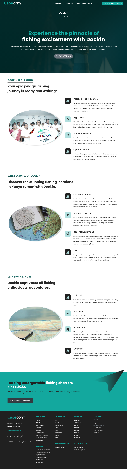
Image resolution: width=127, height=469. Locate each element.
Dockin (63, 13)
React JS (77, 420)
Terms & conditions (42, 435)
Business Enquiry (60, 447)
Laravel (76, 428)
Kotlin (57, 435)
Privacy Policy (40, 433)
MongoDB (77, 438)
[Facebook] (9, 436)
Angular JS (77, 423)
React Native (59, 425)
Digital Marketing (41, 455)
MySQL (76, 435)
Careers (77, 3)
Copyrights (39, 440)
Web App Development (43, 450)
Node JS (76, 433)
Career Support (79, 447)
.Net (56, 430)
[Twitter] (13, 436)
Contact (90, 3)
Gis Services (39, 460)
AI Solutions (39, 462)
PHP (56, 420)
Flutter (57, 423)
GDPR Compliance (41, 438)
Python (76, 430)
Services (58, 3)
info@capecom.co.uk (16, 423)
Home (60, 17)
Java (56, 428)
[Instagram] (21, 436)
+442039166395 (14, 426)
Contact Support (79, 450)
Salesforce (58, 433)
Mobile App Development (43, 452)
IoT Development (41, 457)
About (83, 3)
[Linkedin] (17, 436)
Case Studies (68, 3)
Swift (56, 438)
